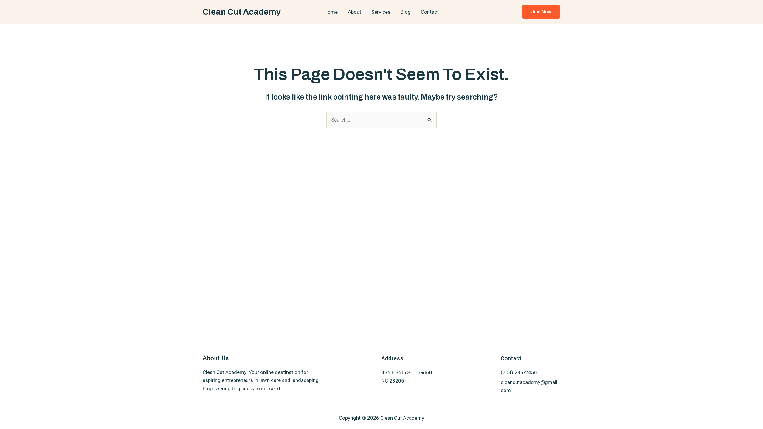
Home (331, 12)
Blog (406, 12)
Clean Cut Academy (242, 11)
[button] (541, 12)
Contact (430, 12)
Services (380, 12)
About (354, 12)
